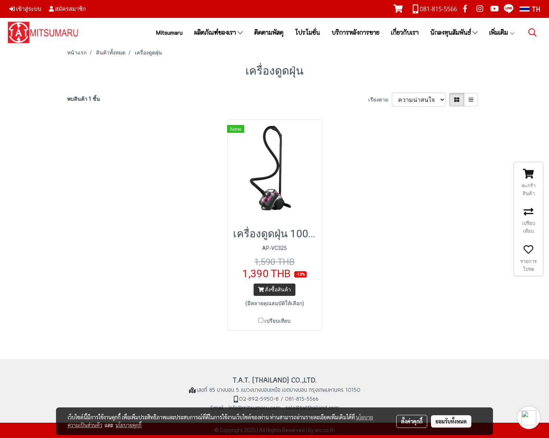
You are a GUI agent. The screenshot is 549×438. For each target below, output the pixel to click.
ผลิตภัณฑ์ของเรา (216, 32)
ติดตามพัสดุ (268, 32)
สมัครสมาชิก (70, 8)
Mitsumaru (169, 32)
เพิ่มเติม (499, 32)
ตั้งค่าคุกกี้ (411, 421)
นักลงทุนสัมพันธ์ (451, 32)
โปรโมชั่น (307, 32)
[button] (532, 32)
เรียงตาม (380, 100)
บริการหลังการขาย (355, 32)
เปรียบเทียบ (277, 321)
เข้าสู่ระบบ (28, 8)
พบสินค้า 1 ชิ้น (83, 99)
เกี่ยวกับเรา (405, 32)
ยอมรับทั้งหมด (451, 421)
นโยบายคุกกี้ (128, 425)
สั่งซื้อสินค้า (277, 289)
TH (535, 9)
